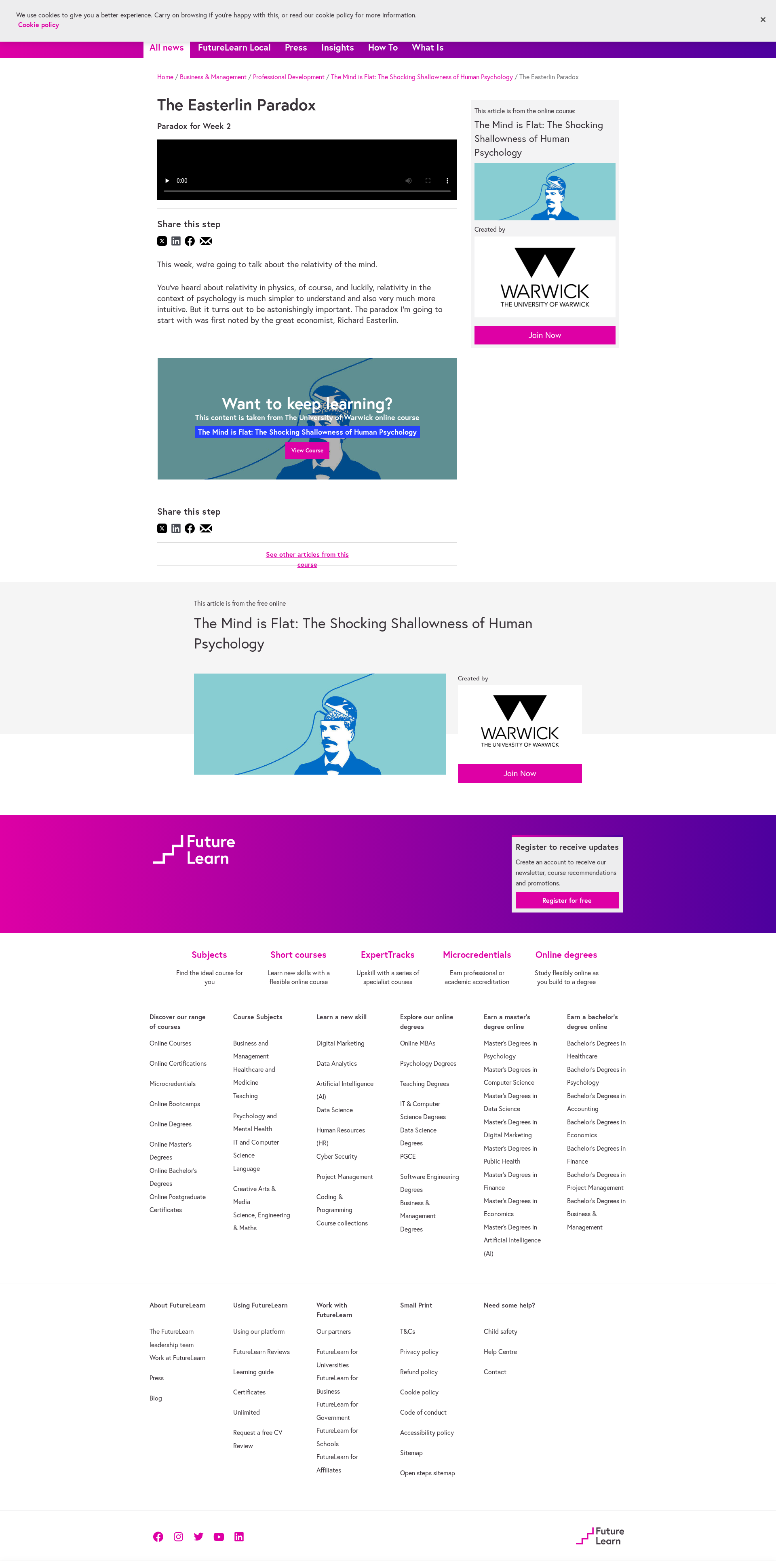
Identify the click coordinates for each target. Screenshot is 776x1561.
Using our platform (259, 1331)
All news (167, 47)
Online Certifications (178, 1063)
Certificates (249, 1392)
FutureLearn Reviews (261, 1352)
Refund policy (419, 1372)
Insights (337, 47)
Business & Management (213, 77)
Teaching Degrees (424, 1083)
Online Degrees (171, 1124)
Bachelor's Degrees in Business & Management (596, 1214)
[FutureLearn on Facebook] (160, 1536)
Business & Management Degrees (418, 1216)
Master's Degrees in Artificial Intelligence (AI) (512, 1240)
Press (296, 47)
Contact (495, 1372)
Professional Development (289, 77)
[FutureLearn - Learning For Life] (600, 1535)
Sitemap (411, 1453)
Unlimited (246, 1412)
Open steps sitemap (427, 1473)
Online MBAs (417, 1043)
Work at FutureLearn (177, 1358)
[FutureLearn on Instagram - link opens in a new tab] (178, 1536)
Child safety (500, 1331)
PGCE (408, 1156)
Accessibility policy (427, 1432)
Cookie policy (419, 1392)
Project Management (344, 1176)
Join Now (545, 335)
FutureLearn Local (234, 47)
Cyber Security (336, 1156)
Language (246, 1168)
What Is (428, 47)
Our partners (333, 1331)
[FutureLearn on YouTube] (219, 1536)
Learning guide (253, 1372)
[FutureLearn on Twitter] (198, 1536)
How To (383, 47)
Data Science (334, 1110)
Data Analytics (336, 1063)
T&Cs (407, 1331)
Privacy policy (419, 1352)
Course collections (342, 1223)
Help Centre (500, 1352)
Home (165, 77)
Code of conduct (423, 1412)
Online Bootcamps (175, 1104)
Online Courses (170, 1043)
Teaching (245, 1096)
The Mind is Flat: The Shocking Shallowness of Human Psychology (422, 77)
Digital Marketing (340, 1043)
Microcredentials (173, 1083)
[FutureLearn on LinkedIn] (239, 1536)
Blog (156, 1398)
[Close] (763, 20)
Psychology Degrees (428, 1063)
